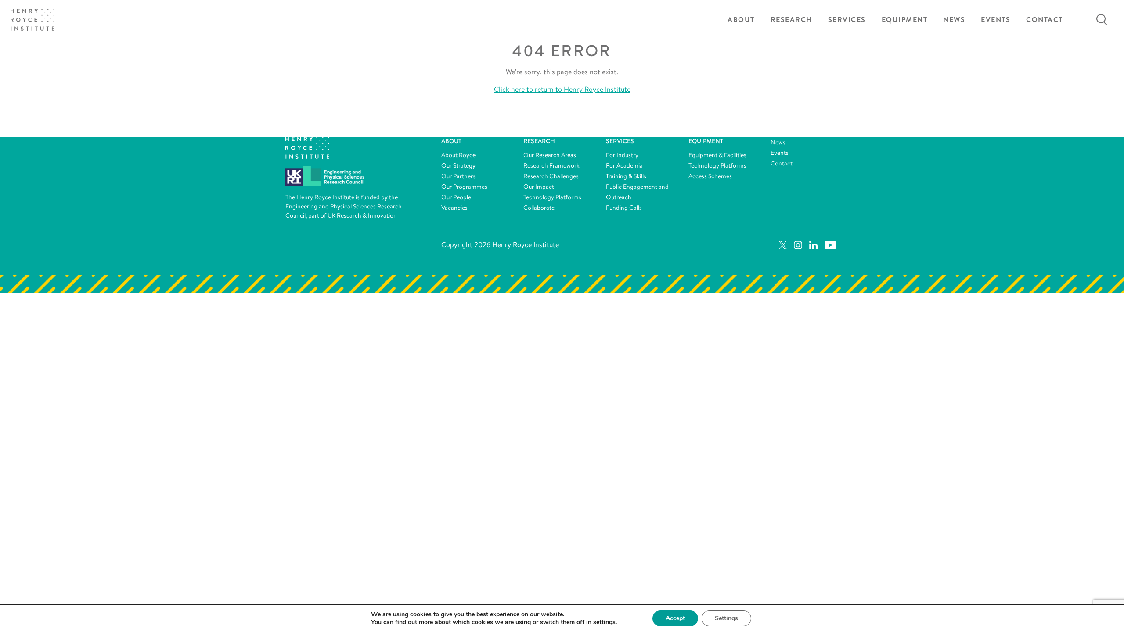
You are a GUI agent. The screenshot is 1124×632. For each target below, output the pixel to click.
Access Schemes (710, 176)
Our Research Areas (549, 155)
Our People (456, 197)
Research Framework (551, 165)
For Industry (622, 155)
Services (847, 19)
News (954, 19)
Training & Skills (626, 176)
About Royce (458, 155)
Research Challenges (551, 176)
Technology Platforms (552, 197)
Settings (726, 618)
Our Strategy (458, 165)
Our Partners (458, 176)
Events (995, 19)
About (741, 19)
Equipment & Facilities (717, 155)
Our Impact (538, 186)
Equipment (905, 19)
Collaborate (539, 208)
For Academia (624, 165)
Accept (675, 618)
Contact (1044, 19)
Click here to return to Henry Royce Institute (562, 89)
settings (604, 622)
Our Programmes (464, 186)
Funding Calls (624, 208)
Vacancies (454, 208)
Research (791, 19)
